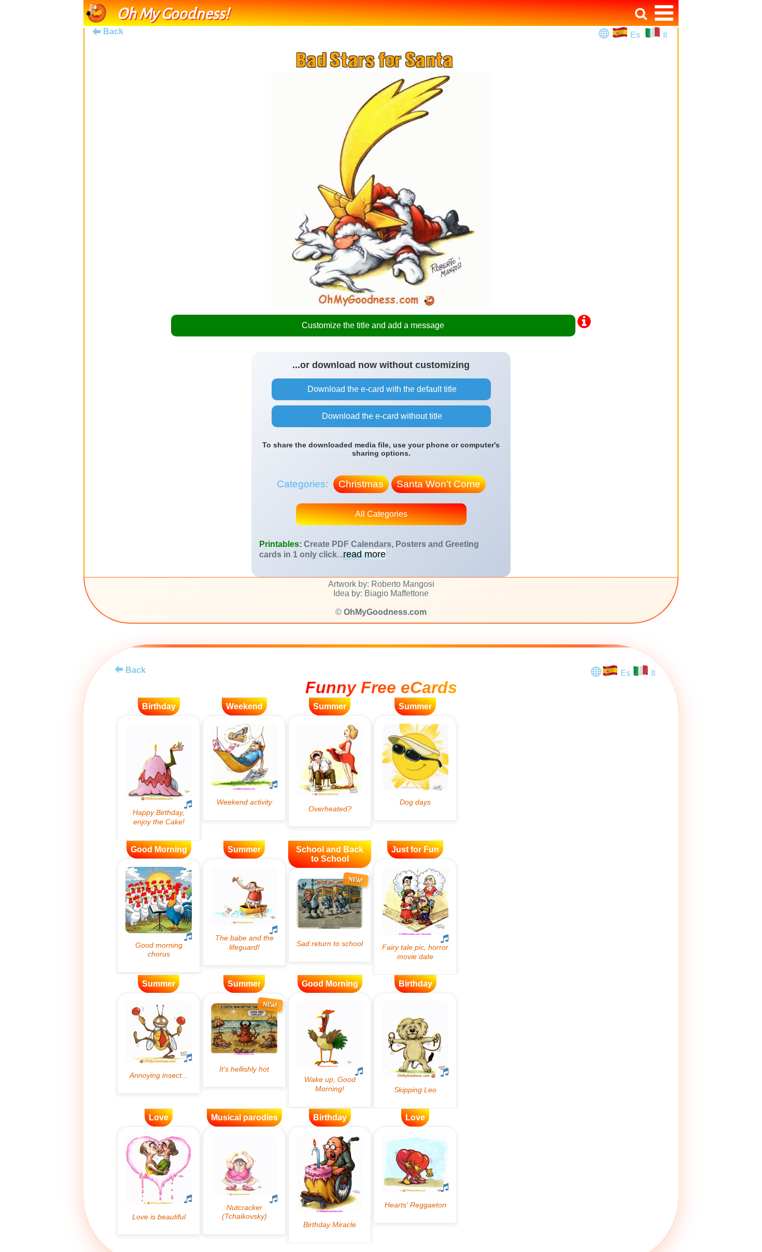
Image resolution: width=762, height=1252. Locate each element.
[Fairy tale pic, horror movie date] (415, 917)
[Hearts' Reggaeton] (415, 1175)
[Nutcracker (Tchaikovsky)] (244, 1181)
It (665, 35)
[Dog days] (415, 768)
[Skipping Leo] (415, 1050)
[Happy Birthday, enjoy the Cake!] (158, 778)
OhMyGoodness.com (385, 612)
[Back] (119, 669)
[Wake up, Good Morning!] (330, 1050)
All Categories (381, 514)
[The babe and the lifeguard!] (244, 912)
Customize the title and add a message (373, 325)
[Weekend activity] (244, 768)
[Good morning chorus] (158, 915)
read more (364, 554)
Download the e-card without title (381, 416)
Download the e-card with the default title (381, 389)
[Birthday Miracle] (330, 1185)
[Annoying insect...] (158, 1043)
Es (636, 35)
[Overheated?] (330, 771)
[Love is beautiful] (158, 1181)
